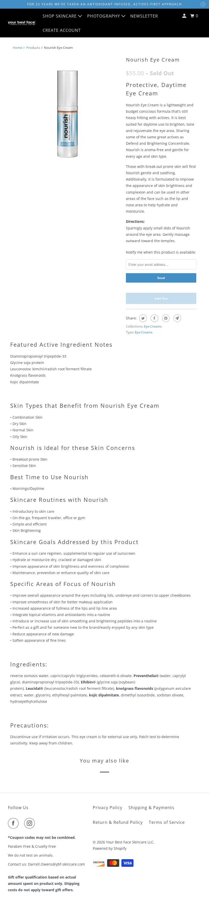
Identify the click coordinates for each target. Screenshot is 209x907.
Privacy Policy (107, 807)
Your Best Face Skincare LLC (129, 842)
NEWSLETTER (144, 16)
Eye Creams (153, 326)
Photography (104, 16)
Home (17, 47)
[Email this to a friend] (176, 318)
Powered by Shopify (109, 848)
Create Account (62, 30)
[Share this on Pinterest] (165, 318)
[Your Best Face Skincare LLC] (22, 22)
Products (33, 47)
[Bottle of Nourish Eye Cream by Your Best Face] (67, 108)
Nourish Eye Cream (153, 59)
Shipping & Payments (151, 807)
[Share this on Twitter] (142, 318)
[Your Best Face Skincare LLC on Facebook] (14, 823)
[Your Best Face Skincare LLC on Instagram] (30, 823)
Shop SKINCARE (60, 16)
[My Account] (184, 16)
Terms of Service (167, 822)
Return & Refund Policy (118, 822)
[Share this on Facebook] (153, 318)
